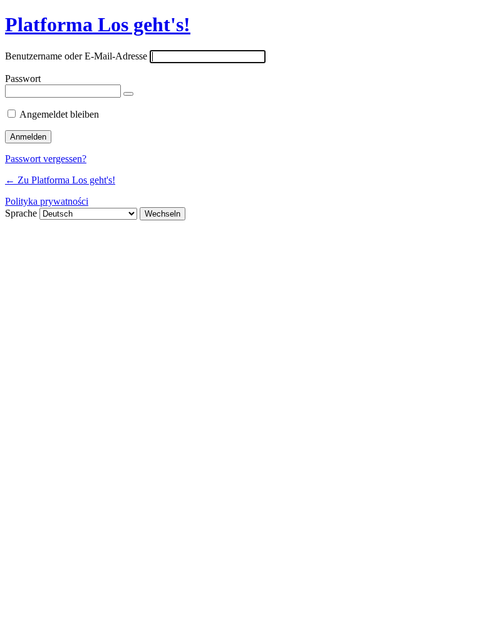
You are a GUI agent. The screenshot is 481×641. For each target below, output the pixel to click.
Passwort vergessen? (45, 158)
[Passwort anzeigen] (128, 94)
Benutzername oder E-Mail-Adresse (76, 56)
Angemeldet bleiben (59, 114)
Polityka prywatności (46, 201)
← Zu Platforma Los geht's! (60, 180)
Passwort (23, 78)
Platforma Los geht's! (97, 24)
